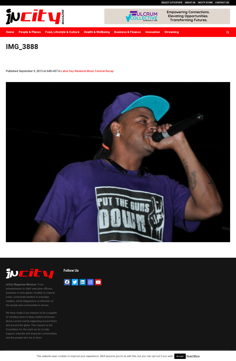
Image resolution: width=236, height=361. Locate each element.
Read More (193, 356)
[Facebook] (67, 282)
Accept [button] (180, 356)
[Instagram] (90, 282)
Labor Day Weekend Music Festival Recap (87, 71)
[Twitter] (75, 282)
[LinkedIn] (82, 282)
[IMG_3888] (118, 162)
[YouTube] (98, 282)
